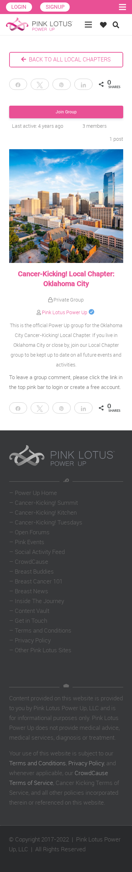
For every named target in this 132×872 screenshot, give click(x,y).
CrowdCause (31, 561)
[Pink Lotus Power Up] (39, 25)
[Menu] (88, 24)
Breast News (31, 591)
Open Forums (32, 532)
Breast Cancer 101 (39, 581)
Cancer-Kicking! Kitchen (46, 512)
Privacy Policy (33, 640)
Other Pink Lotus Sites (43, 650)
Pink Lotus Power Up (64, 312)
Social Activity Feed (40, 552)
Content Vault (32, 611)
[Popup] (105, 25)
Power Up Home (36, 493)
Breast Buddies (34, 571)
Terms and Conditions (43, 630)
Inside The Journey (39, 601)
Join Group (66, 112)
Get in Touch (31, 620)
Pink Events (29, 542)
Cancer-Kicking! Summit (46, 502)
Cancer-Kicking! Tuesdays (48, 522)
